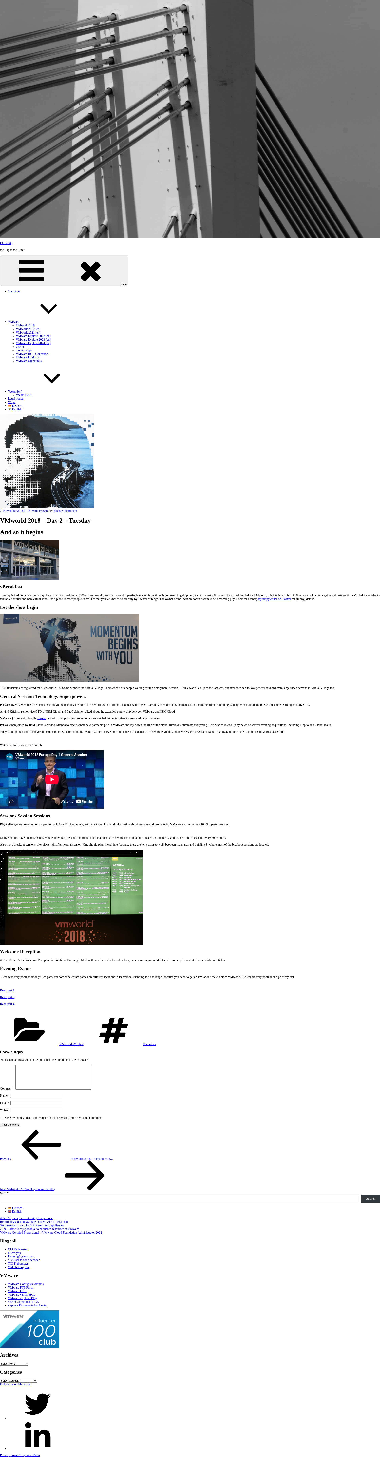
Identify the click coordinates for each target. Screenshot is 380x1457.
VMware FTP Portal (20, 1287)
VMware (13, 321)
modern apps (24, 350)
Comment (7, 1088)
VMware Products (27, 357)
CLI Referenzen (18, 1249)
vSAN (20, 346)
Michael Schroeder (65, 510)
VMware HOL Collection (32, 353)
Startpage (14, 291)
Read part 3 (7, 997)
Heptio (41, 718)
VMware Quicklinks (29, 361)
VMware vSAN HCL (21, 1294)
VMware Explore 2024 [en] (33, 343)
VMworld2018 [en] (71, 1044)
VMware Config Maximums (26, 1284)
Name (5, 1095)
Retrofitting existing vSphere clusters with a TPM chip (34, 1221)
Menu (123, 284)
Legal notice (15, 398)
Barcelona (149, 1044)
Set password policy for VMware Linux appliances (32, 1225)
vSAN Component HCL (23, 1301)
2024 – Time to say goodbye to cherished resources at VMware (39, 1229)
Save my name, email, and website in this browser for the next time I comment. (54, 1117)
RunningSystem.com (21, 1256)
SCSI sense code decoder (24, 1260)
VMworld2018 (25, 325)
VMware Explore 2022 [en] (33, 336)
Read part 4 (7, 1004)
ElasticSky (6, 243)
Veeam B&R (24, 395)
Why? (11, 402)
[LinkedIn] (37, 1448)
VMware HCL (17, 1291)
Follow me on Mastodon (15, 1384)
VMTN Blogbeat (18, 1267)
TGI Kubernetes (18, 1263)
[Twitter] (37, 1418)
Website (5, 1110)
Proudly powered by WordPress (20, 1455)
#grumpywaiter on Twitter (274, 599)
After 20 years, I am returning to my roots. (26, 1218)
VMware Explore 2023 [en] (33, 339)
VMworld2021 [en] (28, 332)
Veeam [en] (15, 391)
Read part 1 (7, 990)
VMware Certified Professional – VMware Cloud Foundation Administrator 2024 (51, 1232)
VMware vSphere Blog (22, 1298)
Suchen (4, 1192)
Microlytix (14, 1253)
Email (5, 1102)
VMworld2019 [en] (28, 329)
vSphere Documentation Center (27, 1305)
